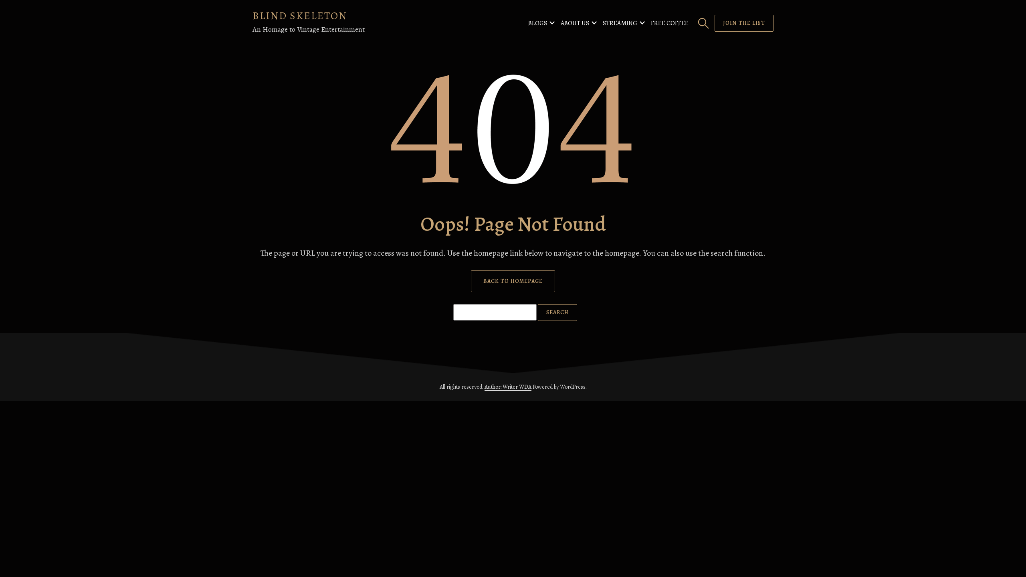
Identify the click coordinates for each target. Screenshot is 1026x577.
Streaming (620, 23)
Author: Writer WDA (508, 387)
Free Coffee (670, 23)
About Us (575, 23)
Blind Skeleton (299, 16)
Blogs (537, 23)
